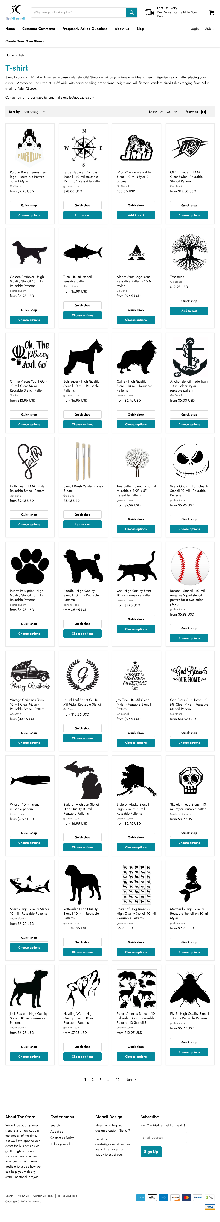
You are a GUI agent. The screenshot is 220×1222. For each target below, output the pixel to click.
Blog (140, 28)
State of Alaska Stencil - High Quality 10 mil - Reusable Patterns (134, 809)
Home (10, 28)
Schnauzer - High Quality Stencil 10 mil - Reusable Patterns (81, 386)
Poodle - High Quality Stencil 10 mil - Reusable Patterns (81, 595)
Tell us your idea (61, 1144)
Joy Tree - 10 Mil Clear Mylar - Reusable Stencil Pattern (134, 704)
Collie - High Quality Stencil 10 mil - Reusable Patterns (134, 386)
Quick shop (29, 205)
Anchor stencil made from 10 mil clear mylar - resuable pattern (189, 386)
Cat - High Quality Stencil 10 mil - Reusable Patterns (135, 593)
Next (129, 1079)
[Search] (131, 12)
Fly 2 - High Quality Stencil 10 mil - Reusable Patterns (189, 1016)
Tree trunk (177, 276)
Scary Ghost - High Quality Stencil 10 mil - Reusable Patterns (189, 491)
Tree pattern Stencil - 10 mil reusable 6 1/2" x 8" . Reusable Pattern (136, 491)
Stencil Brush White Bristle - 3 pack (83, 488)
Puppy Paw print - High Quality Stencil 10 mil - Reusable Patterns (26, 595)
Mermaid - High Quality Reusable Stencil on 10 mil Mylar (189, 913)
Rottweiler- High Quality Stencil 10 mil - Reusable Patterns (81, 913)
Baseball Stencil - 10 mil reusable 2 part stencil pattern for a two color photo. (187, 597)
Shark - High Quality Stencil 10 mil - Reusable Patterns (30, 911)
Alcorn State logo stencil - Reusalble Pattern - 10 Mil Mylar (135, 281)
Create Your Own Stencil (24, 41)
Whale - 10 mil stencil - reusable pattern (26, 806)
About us (122, 28)
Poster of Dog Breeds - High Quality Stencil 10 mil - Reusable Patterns (136, 913)
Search (55, 1125)
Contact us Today (62, 1137)
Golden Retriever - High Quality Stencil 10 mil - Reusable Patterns (27, 281)
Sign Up (151, 1151)
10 (118, 1079)
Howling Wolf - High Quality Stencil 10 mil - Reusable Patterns (79, 1018)
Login (194, 28)
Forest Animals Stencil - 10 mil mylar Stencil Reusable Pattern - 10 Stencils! (136, 1018)
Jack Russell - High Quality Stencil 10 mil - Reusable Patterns (28, 1018)
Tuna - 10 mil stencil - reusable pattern (78, 279)
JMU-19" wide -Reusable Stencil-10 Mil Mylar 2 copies (134, 177)
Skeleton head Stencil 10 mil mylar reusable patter (188, 806)
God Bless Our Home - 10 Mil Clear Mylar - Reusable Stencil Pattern (189, 704)
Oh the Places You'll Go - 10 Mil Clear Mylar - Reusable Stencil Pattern (28, 386)
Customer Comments (38, 28)
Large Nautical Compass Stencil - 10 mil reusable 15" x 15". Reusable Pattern (82, 177)
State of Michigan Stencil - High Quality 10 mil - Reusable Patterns (82, 809)
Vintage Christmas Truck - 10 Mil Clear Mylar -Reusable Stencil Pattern (28, 704)
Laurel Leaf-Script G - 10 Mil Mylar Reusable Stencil (82, 702)
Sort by (14, 112)
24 (162, 112)
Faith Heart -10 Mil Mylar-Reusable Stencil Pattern (28, 488)
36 (169, 112)
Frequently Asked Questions (84, 28)
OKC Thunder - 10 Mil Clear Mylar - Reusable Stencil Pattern (186, 177)
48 (175, 112)
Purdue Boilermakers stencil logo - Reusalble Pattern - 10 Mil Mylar (29, 177)
